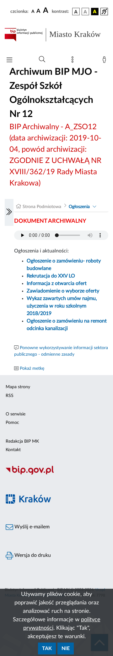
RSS (9, 396)
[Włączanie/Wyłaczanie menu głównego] (9, 60)
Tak (47, 648)
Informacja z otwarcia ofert (57, 283)
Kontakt (13, 450)
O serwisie (15, 414)
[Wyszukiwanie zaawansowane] (42, 59)
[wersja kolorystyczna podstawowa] (76, 12)
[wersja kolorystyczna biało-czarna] (85, 12)
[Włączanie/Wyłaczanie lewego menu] (9, 212)
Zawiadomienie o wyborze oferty (63, 290)
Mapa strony (18, 387)
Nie (66, 648)
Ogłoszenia (79, 207)
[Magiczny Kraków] (56, 502)
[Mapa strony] (73, 61)
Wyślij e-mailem (31, 526)
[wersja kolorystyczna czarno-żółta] (95, 12)
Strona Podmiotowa (42, 207)
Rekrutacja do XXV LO (51, 275)
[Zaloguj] (105, 61)
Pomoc (12, 422)
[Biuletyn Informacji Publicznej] (56, 473)
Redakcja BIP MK (22, 441)
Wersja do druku (32, 555)
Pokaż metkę (32, 368)
